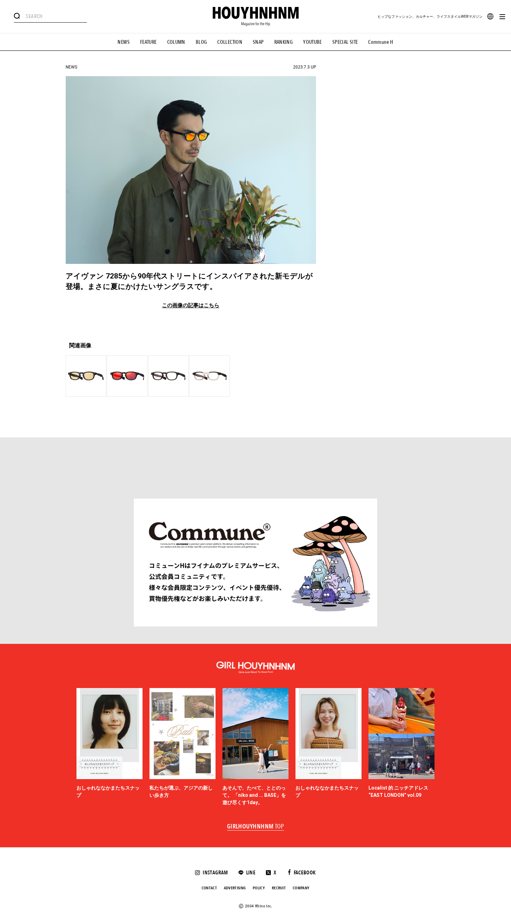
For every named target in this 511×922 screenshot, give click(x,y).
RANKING (283, 42)
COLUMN (176, 42)
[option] (109, 747)
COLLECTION (229, 42)
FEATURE (148, 42)
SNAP (258, 42)
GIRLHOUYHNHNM (255, 827)
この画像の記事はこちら (190, 305)
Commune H (380, 42)
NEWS (123, 42)
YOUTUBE (312, 42)
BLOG (201, 42)
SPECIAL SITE (345, 42)
